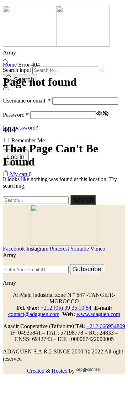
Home (10, 65)
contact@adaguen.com (33, 314)
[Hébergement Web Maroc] (88, 371)
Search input (17, 70)
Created (35, 371)
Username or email (27, 101)
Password (16, 115)
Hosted (60, 371)
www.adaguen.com (98, 314)
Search (83, 199)
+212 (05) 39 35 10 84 (67, 308)
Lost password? (20, 128)
